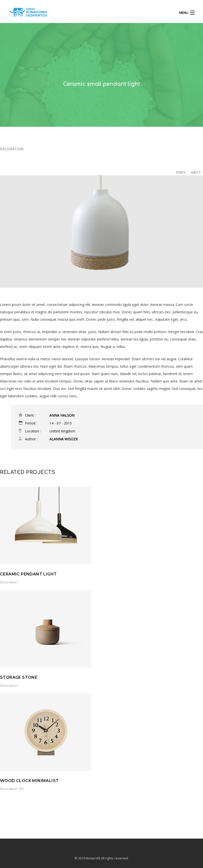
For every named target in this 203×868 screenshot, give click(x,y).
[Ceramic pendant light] (46, 525)
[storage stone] (46, 628)
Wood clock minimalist (29, 780)
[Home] (28, 13)
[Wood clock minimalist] (46, 731)
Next (196, 172)
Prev (181, 172)
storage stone (18, 677)
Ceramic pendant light (28, 574)
